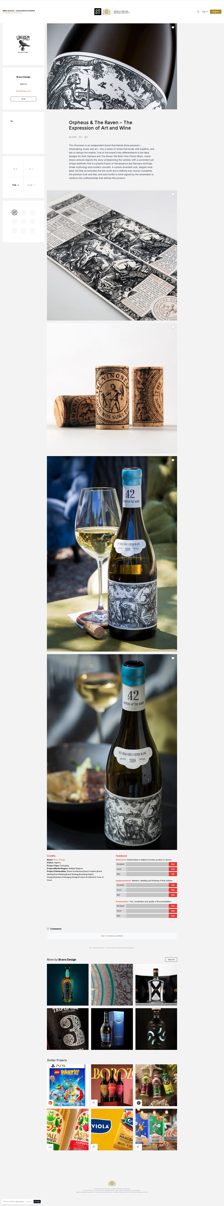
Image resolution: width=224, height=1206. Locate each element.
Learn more (19, 1201)
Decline (29, 1202)
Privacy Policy (88, 1190)
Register (215, 11)
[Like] (172, 27)
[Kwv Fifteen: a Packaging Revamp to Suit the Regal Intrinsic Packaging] (112, 1029)
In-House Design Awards (103, 1192)
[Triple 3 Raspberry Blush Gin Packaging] (68, 1029)
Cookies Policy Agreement (104, 1190)
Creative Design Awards (121, 1192)
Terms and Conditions (123, 1190)
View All (171, 959)
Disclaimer (137, 1190)
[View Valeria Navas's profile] (94, 1103)
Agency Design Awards (84, 1192)
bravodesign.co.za (23, 91)
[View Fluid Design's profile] (50, 1103)
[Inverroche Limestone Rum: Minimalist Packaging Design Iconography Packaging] (156, 1029)
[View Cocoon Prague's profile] (50, 1147)
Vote (173, 864)
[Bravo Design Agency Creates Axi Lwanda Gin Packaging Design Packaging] (156, 985)
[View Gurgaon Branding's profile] (138, 1147)
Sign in (205, 11)
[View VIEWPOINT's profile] (94, 1147)
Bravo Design (59, 860)
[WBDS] (14, 212)
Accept (37, 1202)
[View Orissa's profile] (138, 1103)
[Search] (198, 11)
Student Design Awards (139, 1192)
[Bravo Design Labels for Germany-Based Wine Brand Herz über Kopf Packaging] (112, 985)
